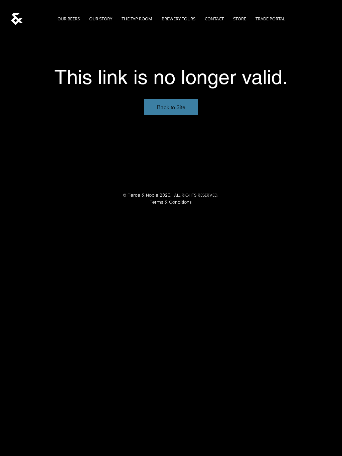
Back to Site (171, 107)
